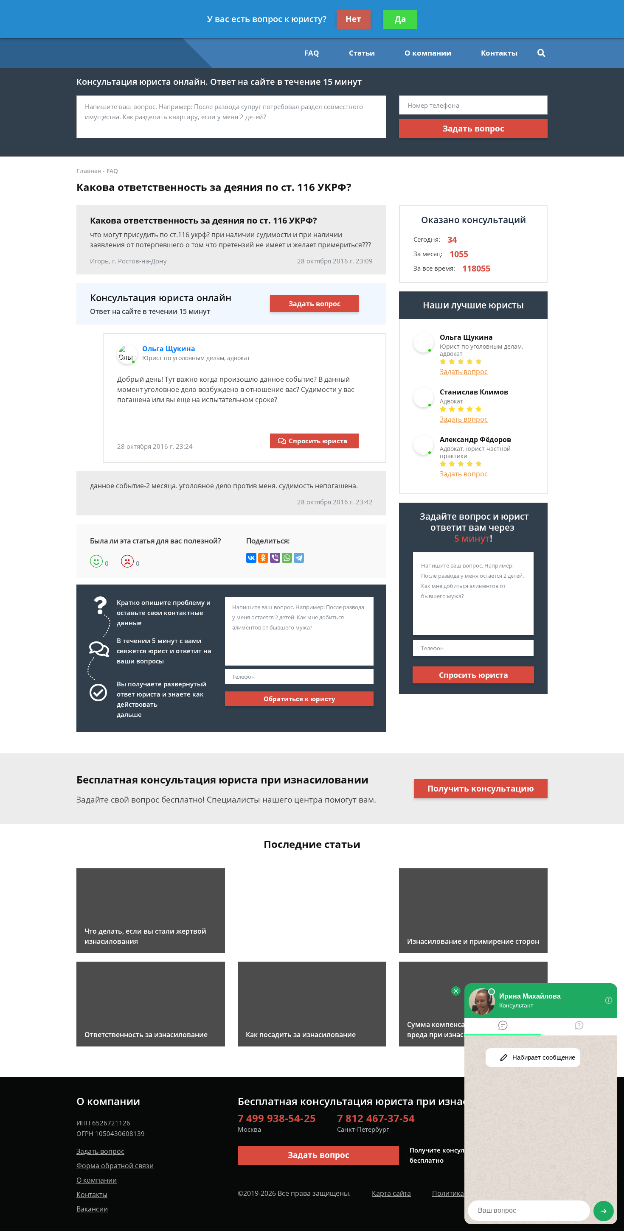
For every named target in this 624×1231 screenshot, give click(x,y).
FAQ (311, 53)
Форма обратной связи (115, 1165)
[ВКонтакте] (251, 558)
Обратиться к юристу (299, 698)
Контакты (499, 53)
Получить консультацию (480, 788)
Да (400, 19)
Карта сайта (391, 1193)
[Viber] (275, 558)
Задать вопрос (473, 128)
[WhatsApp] (287, 558)
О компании (428, 53)
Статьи (362, 53)
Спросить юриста (318, 440)
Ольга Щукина (168, 348)
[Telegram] (299, 558)
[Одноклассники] (263, 558)
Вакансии (92, 1209)
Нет (353, 19)
